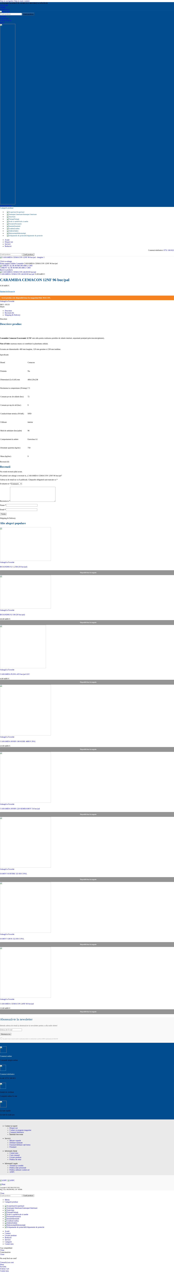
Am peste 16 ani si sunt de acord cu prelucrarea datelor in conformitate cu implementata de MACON (30, 1038)
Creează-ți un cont (7, 1262)
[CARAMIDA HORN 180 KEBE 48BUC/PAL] (25, 735)
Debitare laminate (16, 1143)
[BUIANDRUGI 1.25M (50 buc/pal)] (25, 560)
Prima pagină (5, 263)
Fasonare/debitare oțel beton (19, 1145)
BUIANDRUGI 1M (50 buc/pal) (12, 615)
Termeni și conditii (16, 1166)
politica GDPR (41, 1038)
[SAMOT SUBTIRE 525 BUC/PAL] (25, 867)
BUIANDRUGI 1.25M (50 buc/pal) (13, 567)
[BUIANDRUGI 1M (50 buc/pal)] (25, 608)
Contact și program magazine (20, 1130)
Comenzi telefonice (16, 1132)
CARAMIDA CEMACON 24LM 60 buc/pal (17, 274)
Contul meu (13, 1153)
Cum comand (14, 1155)
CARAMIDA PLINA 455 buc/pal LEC (15, 674)
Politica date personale (17, 1168)
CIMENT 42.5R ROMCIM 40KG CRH (15, 268)
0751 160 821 (169, 250)
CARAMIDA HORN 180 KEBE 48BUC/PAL (18, 741)
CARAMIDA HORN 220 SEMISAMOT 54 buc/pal (20, 809)
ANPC (12, 1172)
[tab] (8, 311)
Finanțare (12, 1147)
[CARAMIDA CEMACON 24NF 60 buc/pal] (25, 997)
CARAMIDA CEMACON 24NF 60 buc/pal (17, 1004)
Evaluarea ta (5, 484)
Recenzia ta (5, 501)
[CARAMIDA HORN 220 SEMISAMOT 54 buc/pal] (25, 802)
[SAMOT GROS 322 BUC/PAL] (25, 932)
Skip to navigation (7, 1)
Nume (3, 505)
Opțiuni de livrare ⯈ (7, 291)
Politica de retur (15, 1159)
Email (3, 510)
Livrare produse (15, 1157)
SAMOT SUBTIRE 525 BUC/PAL (13, 874)
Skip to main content (21, 1)
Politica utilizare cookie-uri (19, 1170)
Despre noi (13, 1128)
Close (2, 1193)
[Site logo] (5, 12)
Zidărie (13, 263)
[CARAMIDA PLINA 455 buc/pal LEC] (23, 668)
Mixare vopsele (15, 1141)
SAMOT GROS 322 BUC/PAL (12, 939)
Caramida (20, 263)
